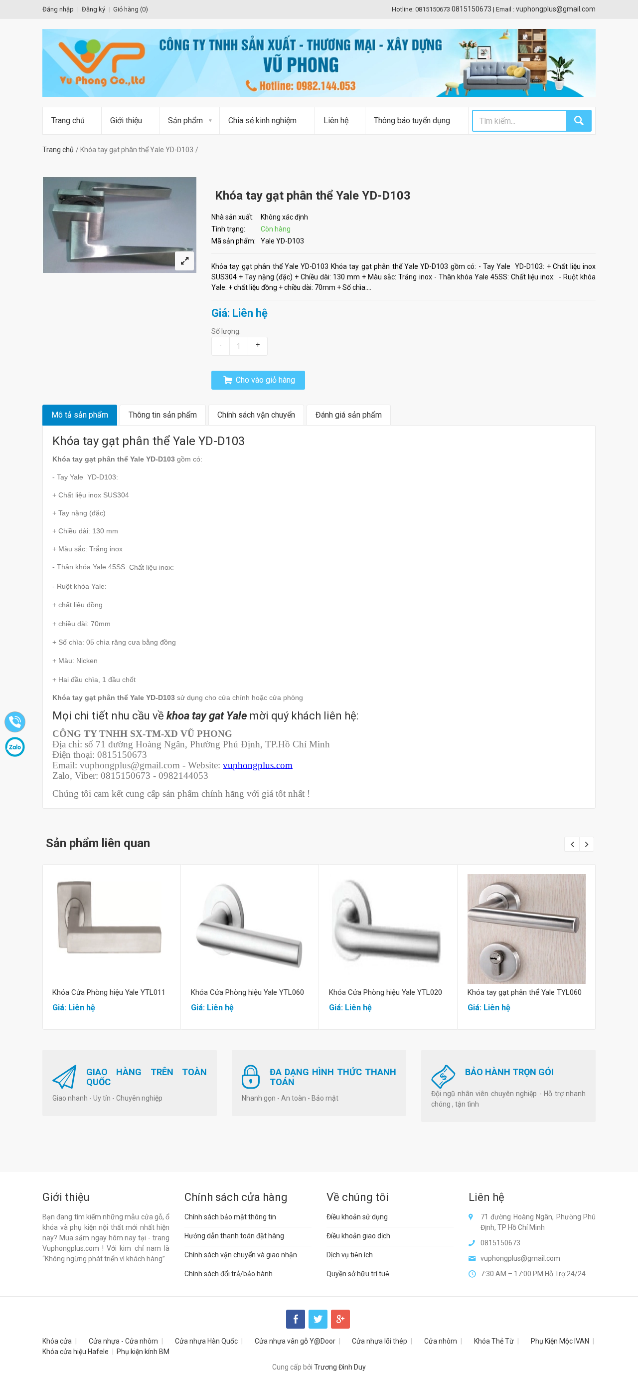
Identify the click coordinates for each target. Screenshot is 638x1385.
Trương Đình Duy (340, 1367)
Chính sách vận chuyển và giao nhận (240, 1255)
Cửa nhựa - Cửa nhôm (123, 1341)
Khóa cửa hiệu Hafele (75, 1352)
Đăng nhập (58, 9)
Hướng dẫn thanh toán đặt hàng (234, 1236)
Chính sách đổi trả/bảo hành (228, 1274)
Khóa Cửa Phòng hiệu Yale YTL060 (247, 992)
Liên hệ (335, 120)
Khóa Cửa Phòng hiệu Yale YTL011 (108, 992)
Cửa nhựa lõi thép (379, 1341)
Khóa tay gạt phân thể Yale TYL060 (525, 992)
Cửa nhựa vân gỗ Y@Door (295, 1341)
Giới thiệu (126, 120)
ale (240, 715)
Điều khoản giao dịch (358, 1236)
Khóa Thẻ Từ (494, 1341)
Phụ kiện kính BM (143, 1352)
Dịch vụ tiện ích (349, 1255)
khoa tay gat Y (199, 715)
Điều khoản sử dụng (357, 1217)
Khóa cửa (57, 1341)
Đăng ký (93, 9)
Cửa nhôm (440, 1341)
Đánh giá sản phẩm (349, 415)
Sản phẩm (185, 120)
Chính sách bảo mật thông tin (230, 1217)
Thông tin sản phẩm (163, 415)
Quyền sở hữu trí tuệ (357, 1274)
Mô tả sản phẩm (79, 415)
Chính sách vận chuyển (256, 415)
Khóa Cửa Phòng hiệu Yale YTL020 (385, 992)
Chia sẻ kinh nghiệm (262, 120)
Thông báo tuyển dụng (412, 120)
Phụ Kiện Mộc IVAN (560, 1341)
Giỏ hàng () (130, 9)
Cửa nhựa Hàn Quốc (206, 1341)
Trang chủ (68, 120)
